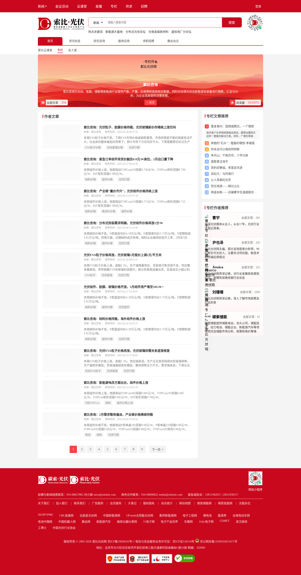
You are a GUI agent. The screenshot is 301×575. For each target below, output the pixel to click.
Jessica (217, 267)
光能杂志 (244, 503)
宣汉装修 (241, 521)
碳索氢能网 (225, 503)
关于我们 (43, 503)
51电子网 (149, 521)
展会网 (86, 521)
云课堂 (82, 6)
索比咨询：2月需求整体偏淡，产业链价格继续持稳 (118, 414)
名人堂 (72, 50)
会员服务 (115, 503)
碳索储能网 (204, 503)
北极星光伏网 (88, 515)
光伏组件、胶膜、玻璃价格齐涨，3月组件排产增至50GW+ (124, 287)
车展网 (188, 521)
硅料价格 (90, 179)
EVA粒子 (90, 275)
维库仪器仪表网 (127, 521)
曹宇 (216, 218)
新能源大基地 (114, 31)
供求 (129, 6)
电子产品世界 (169, 521)
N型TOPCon (92, 402)
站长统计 (167, 503)
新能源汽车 (103, 521)
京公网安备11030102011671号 (218, 541)
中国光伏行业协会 (64, 527)
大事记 (132, 503)
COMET (225, 520)
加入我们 (61, 503)
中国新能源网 (111, 515)
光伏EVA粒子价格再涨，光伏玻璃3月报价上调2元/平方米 (123, 255)
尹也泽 (217, 243)
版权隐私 (149, 503)
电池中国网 (45, 521)
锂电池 (207, 515)
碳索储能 (219, 317)
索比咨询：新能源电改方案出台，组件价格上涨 (116, 382)
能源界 (222, 515)
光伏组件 (124, 307)
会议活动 (61, 6)
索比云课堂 (45, 50)
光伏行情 (134, 147)
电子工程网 (190, 515)
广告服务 (97, 503)
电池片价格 (108, 211)
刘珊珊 (217, 292)
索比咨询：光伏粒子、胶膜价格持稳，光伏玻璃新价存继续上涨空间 (130, 127)
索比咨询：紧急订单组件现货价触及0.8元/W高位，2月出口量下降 (128, 159)
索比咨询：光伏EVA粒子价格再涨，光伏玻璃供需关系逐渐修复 (127, 350)
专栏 (114, 6)
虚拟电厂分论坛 (181, 31)
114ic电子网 (206, 521)
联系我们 (79, 503)
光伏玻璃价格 (115, 147)
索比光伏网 (100, 541)
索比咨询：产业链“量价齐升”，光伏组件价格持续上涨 (121, 191)
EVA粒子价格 (93, 147)
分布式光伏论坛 (136, 31)
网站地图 (185, 503)
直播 (98, 6)
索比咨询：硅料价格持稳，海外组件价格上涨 (114, 318)
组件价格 (107, 179)
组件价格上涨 (125, 402)
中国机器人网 (67, 521)
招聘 (144, 6)
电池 (88, 434)
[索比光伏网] (61, 24)
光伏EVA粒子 (93, 370)
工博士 (42, 527)
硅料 (108, 402)
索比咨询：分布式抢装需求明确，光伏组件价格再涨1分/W (123, 223)
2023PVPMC (45, 514)
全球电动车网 (241, 515)
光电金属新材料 (158, 31)
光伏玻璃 (107, 275)
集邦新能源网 (168, 515)
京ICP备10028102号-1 (121, 541)
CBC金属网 (66, 515)
